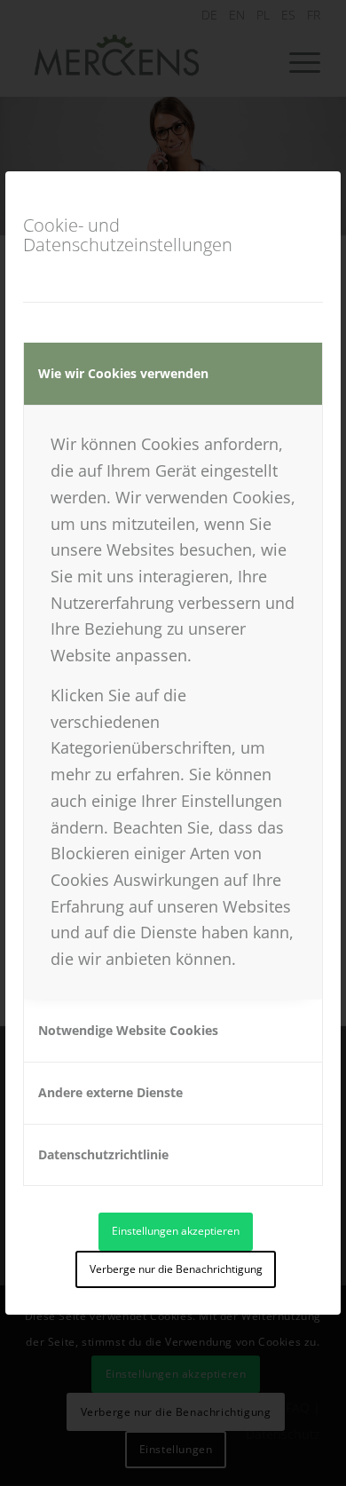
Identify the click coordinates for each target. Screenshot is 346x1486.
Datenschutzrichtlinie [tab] (103, 1154)
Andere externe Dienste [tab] (110, 1092)
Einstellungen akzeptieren (176, 1230)
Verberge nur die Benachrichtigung (176, 1269)
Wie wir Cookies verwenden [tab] (123, 373)
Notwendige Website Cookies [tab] (128, 1030)
